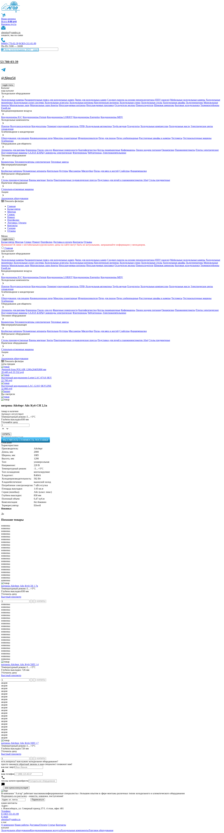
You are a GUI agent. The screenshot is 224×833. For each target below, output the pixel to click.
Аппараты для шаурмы (13, 150)
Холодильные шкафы (174, 102)
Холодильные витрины (81, 102)
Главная (11, 206)
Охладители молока (124, 105)
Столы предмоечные (159, 180)
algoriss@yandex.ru (10, 32)
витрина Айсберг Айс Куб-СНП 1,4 (20, 664)
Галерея (11, 228)
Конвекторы (7, 162)
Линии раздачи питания (148, 150)
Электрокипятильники (114, 152)
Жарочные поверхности (65, 150)
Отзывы (11, 231)
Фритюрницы (80, 152)
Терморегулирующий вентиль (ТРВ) (66, 126)
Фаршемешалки (138, 171)
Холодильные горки (129, 102)
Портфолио (13, 220)
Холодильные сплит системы (28, 102)
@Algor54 (8, 78)
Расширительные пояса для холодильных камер (49, 100)
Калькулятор (13, 209)
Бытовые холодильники (187, 105)
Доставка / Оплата (16, 222)
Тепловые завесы (60, 162)
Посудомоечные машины (14, 152)
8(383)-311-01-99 (27, 43)
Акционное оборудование (14, 198)
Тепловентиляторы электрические (32, 162)
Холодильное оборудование (15, 830)
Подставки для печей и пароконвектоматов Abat (123, 180)
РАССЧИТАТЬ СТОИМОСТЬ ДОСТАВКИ (25, 440)
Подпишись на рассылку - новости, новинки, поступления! (32, 796)
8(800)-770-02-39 (9, 43)
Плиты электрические (207, 150)
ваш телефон (7, 774)
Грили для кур (44, 150)
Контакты (12, 225)
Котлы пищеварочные (108, 150)
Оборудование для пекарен (15, 138)
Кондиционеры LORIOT (60, 117)
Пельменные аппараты (34, 171)
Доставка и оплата (62, 242)
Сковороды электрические (58, 152)
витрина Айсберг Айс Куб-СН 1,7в (19, 586)
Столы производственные (14, 180)
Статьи (51, 825)
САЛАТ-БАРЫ (36, 152)
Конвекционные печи (41, 138)
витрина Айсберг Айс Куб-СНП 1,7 (20, 743)
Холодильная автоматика (99, 126)
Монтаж (11, 211)
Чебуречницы (95, 152)
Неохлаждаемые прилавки (100, 105)
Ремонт (11, 217)
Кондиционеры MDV (112, 117)
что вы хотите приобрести (14, 780)
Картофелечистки (87, 150)
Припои (5, 126)
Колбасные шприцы (11, 171)
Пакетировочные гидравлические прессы (75, 180)
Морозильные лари (19, 105)
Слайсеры (124, 171)
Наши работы (22, 825)
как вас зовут (8, 767)
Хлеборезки (7, 141)
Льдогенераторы (194, 102)
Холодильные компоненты (75, 830)
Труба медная (119, 126)
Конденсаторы (38, 126)
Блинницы (31, 150)
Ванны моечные (37, 180)
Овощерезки (167, 150)
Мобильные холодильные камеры (187, 100)
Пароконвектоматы (185, 150)
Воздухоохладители (20, 126)
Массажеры (75, 171)
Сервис (28, 242)
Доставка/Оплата (38, 825)
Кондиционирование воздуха (45, 830)
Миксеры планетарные (65, 138)
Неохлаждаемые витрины (72, 105)
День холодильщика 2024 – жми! (21, 50)
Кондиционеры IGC (11, 117)
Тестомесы (176, 138)
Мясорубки (87, 171)
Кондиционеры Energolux (86, 117)
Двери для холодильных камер (91, 100)
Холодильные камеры (12, 100)
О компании (7, 825)
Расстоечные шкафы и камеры (155, 138)
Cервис (11, 214)
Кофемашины (128, 150)
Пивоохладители (144, 105)
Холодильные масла (179, 126)
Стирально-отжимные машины (17, 189)
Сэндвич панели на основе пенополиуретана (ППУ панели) (138, 100)
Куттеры (63, 171)
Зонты (49, 180)
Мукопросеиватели (88, 138)
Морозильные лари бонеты (44, 105)
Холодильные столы (151, 102)
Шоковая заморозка (164, 105)
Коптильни (53, 171)
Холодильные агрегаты (56, 102)
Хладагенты (133, 126)
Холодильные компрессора (154, 126)
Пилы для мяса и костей (106, 171)
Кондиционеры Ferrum (34, 117)
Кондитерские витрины (106, 102)
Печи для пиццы (107, 138)
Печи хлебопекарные (127, 138)
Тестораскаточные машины (197, 138)
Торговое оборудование (101, 830)
